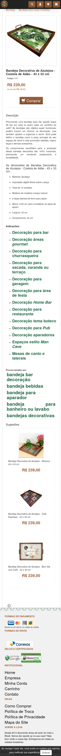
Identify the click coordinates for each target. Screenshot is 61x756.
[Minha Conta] (40, 4)
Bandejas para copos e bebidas (34, 9)
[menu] (56, 4)
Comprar (33, 100)
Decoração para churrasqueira (27, 253)
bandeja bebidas (25, 386)
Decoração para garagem (27, 281)
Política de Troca (19, 711)
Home (10, 672)
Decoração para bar (30, 232)
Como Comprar (18, 705)
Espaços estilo (30, 344)
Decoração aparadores (34, 335)
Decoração (32, 302)
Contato (11, 694)
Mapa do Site (16, 722)
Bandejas (10, 9)
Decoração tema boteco (34, 321)
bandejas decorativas (31, 415)
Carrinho (12, 688)
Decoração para (31, 328)
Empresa (12, 677)
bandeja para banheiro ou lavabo (31, 406)
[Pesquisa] (32, 4)
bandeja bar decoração (20, 377)
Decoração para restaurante (27, 311)
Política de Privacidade (25, 716)
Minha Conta (16, 683)
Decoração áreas (28, 241)
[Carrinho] (48, 4)
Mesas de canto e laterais (28, 356)
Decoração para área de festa (31, 293)
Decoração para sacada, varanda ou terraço (30, 267)
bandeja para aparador (21, 395)
